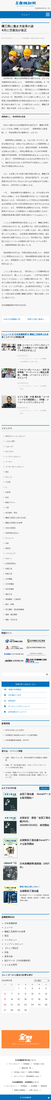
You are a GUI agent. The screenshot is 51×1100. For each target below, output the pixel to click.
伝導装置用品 (10, 563)
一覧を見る (43, 788)
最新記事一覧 (26, 1068)
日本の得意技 (10, 528)
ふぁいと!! (9, 446)
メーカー (35, 358)
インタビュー (10, 939)
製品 (6, 935)
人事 (7, 507)
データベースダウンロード (19, 706)
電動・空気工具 (11, 620)
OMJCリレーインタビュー (15, 436)
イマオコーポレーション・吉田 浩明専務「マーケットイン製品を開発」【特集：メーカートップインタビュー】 (33, 373)
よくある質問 (10, 964)
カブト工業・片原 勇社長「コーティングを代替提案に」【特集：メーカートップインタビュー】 (33, 399)
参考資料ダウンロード (17, 712)
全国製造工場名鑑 (29, 890)
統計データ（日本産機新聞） (18, 960)
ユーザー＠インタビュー (14, 467)
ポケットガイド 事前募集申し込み (26, 1076)
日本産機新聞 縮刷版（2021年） (17, 740)
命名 (7, 497)
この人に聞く (10, 441)
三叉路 (7, 482)
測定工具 (8, 594)
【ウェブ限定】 (11, 948)
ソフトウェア (10, 553)
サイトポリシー (14, 1064)
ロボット (8, 558)
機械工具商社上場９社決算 (15, 518)
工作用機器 (43, 358)
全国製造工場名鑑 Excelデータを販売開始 (21, 735)
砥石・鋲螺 (9, 604)
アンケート (9, 538)
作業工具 (8, 569)
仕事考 (7, 492)
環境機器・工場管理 (13, 599)
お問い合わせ (33, 1090)
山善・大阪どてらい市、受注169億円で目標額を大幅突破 (26, 759)
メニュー (25, 14)
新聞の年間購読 (14, 689)
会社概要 (34, 1086)
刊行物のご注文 (14, 695)
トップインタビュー (26, 358)
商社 (7, 472)
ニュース (17, 38)
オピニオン (9, 451)
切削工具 (8, 574)
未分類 (31, 361)
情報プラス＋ (10, 502)
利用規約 (26, 1064)
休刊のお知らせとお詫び (14, 730)
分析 (7, 543)
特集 (36, 361)
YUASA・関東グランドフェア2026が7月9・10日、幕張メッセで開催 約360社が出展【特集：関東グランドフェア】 (26, 774)
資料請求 (11, 701)
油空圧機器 (9, 589)
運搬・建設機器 (11, 614)
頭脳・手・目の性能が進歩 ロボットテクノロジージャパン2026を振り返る (25, 766)
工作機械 (8, 579)
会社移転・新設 (11, 513)
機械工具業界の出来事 (37, 38)
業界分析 (8, 956)
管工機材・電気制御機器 (14, 609)
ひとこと (8, 477)
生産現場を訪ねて (12, 533)
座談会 (7, 548)
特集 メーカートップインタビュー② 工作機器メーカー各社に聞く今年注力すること (33, 348)
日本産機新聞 (25, 38)
